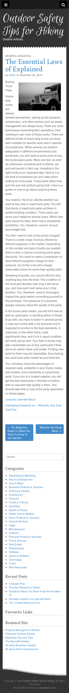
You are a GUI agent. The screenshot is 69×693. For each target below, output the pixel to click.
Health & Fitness (18, 510)
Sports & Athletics (18, 56)
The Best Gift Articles (17, 641)
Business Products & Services (26, 487)
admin (12, 75)
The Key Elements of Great (24, 587)
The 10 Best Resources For (24, 602)
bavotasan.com (47, 687)
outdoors (14, 533)
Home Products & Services (24, 517)
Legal (12, 525)
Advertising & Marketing (22, 475)
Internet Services (18, 521)
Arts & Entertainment (21, 479)
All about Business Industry (20, 645)
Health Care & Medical (21, 513)
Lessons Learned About (20, 399)
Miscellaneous (17, 529)
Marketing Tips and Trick (19, 637)
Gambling (14, 506)
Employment (16, 494)
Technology (15, 559)
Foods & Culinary (18, 502)
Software (14, 552)
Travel (12, 563)
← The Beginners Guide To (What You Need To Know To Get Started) (19, 433)
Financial (14, 498)
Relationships (16, 548)
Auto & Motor (16, 483)
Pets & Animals (17, 540)
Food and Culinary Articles (20, 633)
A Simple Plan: (17, 583)
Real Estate (15, 544)
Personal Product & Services (25, 536)
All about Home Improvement (21, 649)
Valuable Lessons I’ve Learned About (30, 599)
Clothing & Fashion (19, 491)
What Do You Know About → (50, 429)
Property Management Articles (22, 630)
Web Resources (18, 567)
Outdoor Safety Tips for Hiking (33, 25)
